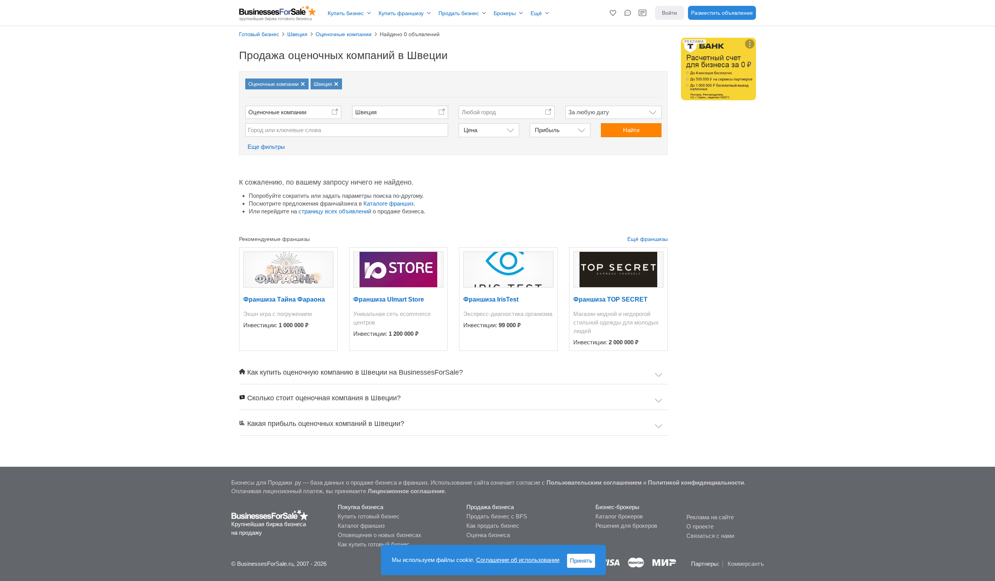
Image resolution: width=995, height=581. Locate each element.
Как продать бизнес (492, 525)
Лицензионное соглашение (406, 491)
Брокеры (505, 13)
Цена (470, 130)
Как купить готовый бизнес (374, 544)
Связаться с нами (710, 535)
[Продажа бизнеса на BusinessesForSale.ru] (270, 514)
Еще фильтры (266, 146)
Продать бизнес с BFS (496, 516)
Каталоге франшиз (388, 203)
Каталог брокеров (619, 516)
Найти (631, 130)
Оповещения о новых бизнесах (379, 535)
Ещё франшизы (647, 239)
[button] (613, 13)
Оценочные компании (277, 112)
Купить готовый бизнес (369, 516)
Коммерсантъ (746, 563)
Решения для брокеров (626, 525)
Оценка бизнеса (488, 535)
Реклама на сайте (710, 517)
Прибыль (547, 130)
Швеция (366, 112)
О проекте (700, 526)
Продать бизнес (458, 13)
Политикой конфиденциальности (696, 482)
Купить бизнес (346, 13)
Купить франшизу (401, 13)
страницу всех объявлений (334, 211)
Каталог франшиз (361, 525)
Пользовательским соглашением (594, 482)
